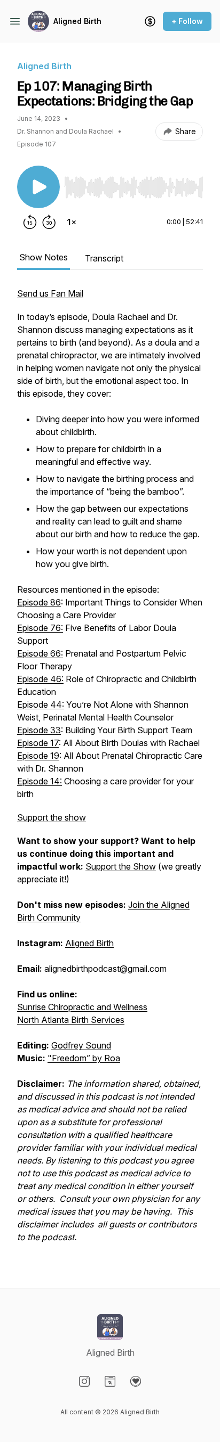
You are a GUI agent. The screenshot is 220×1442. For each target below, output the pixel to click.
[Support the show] (150, 21)
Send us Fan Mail (50, 293)
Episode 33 (39, 730)
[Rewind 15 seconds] (29, 222)
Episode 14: (39, 781)
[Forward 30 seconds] (49, 222)
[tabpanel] (110, 770)
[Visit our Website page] (110, 1381)
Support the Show (120, 866)
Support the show (51, 817)
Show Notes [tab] (43, 257)
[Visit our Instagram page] (84, 1381)
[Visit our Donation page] (135, 1381)
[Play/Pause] (38, 187)
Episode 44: (40, 704)
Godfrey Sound (81, 1045)
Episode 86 (39, 602)
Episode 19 (38, 755)
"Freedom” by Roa (84, 1058)
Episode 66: (40, 653)
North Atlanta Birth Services (70, 1019)
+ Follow (187, 21)
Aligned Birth (77, 21)
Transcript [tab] (104, 258)
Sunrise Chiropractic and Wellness (82, 1007)
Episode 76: (40, 627)
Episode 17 (38, 743)
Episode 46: (40, 679)
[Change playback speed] (71, 222)
